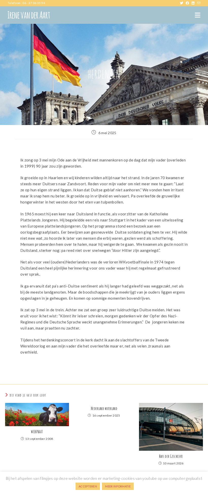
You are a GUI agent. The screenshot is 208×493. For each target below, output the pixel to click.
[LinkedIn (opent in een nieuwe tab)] (194, 3)
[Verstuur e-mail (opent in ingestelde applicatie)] (198, 3)
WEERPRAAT (37, 431)
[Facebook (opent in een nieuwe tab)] (189, 3)
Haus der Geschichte (171, 456)
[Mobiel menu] (197, 15)
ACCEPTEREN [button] (88, 486)
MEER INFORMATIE (118, 486)
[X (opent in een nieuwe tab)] (183, 3)
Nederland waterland (104, 408)
